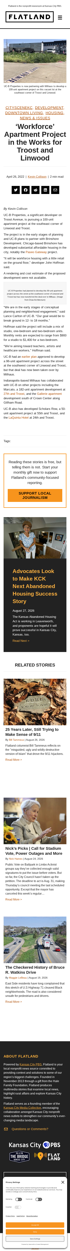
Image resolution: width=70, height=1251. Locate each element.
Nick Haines (15, 858)
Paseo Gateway (36, 252)
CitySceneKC (19, 108)
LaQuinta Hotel (19, 417)
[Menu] (59, 17)
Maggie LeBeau (18, 977)
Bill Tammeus (16, 739)
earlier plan (30, 356)
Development (49, 108)
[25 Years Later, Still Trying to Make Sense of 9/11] (35, 702)
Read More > (13, 759)
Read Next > (21, 641)
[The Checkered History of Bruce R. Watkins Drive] (35, 940)
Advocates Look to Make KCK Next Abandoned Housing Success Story (35, 586)
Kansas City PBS (31, 1064)
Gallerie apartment (49, 394)
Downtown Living (24, 113)
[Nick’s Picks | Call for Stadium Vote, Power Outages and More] (35, 821)
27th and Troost (14, 394)
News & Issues (35, 118)
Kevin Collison (37, 176)
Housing (55, 113)
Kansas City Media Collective (22, 1107)
